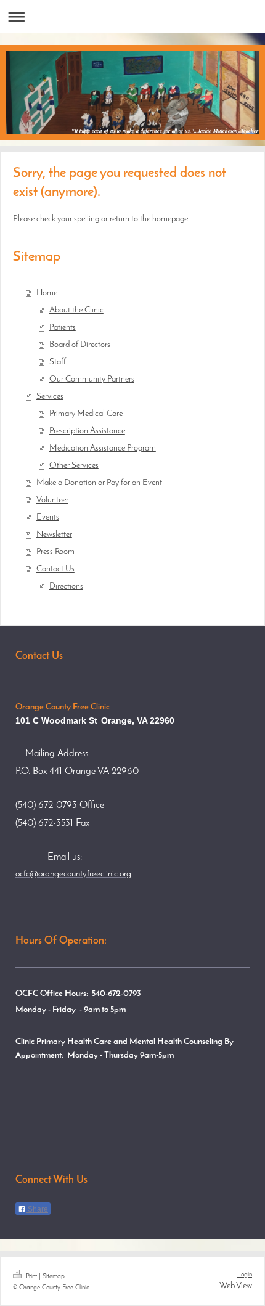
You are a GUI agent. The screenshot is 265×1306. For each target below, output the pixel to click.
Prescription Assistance (87, 431)
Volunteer (52, 500)
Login (244, 1274)
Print (31, 1276)
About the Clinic (76, 310)
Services (49, 396)
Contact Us (55, 569)
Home (46, 293)
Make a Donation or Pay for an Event (99, 483)
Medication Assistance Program (102, 448)
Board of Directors (79, 344)
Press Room (55, 552)
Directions (66, 586)
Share (37, 1209)
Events (47, 517)
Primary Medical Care (86, 413)
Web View (235, 1286)
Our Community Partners (91, 379)
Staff (57, 362)
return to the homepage (149, 219)
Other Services (74, 465)
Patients (62, 327)
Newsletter (54, 534)
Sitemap (54, 1276)
